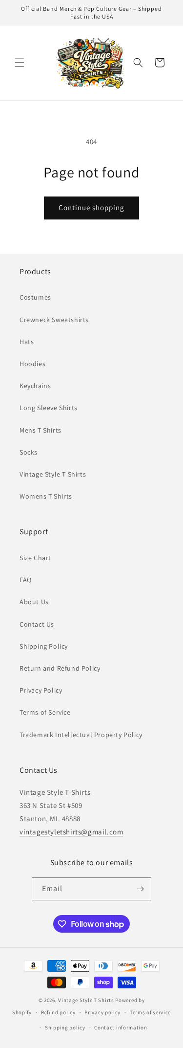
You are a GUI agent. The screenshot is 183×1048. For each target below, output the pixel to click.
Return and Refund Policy (60, 668)
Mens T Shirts (40, 430)
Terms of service (150, 1012)
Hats (27, 341)
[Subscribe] (140, 888)
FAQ (26, 579)
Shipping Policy (44, 646)
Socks (29, 452)
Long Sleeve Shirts (49, 407)
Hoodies (32, 363)
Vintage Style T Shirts (53, 474)
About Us (34, 601)
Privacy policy (102, 1012)
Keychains (35, 385)
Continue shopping (91, 207)
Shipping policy (65, 1027)
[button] (19, 62)
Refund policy (58, 1012)
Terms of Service (45, 712)
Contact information (120, 1027)
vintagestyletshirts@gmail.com (71, 831)
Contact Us (37, 624)
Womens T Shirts (46, 496)
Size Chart (35, 557)
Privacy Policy (41, 690)
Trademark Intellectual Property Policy (81, 734)
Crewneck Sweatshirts (54, 319)
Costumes (35, 297)
